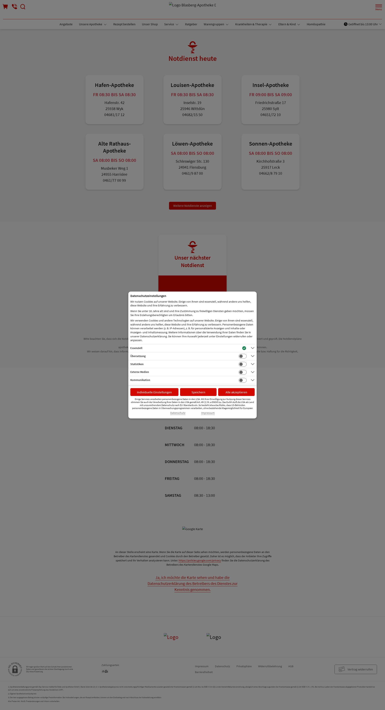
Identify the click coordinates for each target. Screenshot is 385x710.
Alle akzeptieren (236, 392)
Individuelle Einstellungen (154, 392)
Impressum (208, 413)
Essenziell (136, 348)
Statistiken (137, 364)
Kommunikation (140, 380)
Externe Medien (139, 372)
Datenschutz (177, 413)
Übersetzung (138, 356)
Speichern (198, 392)
